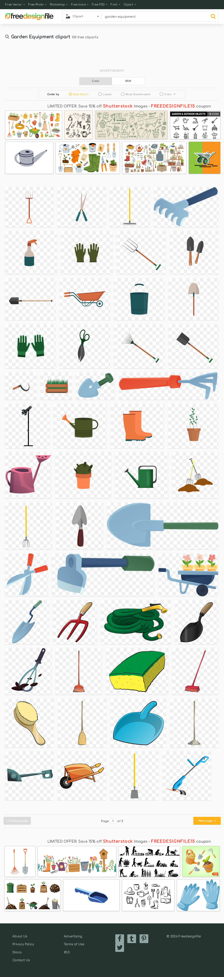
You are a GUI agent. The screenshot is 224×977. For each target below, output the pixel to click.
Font (114, 4)
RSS (67, 952)
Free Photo (36, 4)
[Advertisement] (112, 56)
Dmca (16, 952)
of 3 (120, 821)
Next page (206, 820)
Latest (107, 94)
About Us (19, 936)
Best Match (81, 94)
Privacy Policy (23, 944)
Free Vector (13, 4)
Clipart (128, 4)
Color (96, 81)
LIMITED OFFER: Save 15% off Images (97, 106)
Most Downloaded (138, 94)
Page (105, 821)
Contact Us (21, 960)
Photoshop (57, 4)
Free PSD (98, 4)
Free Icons (78, 4)
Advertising (73, 936)
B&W (128, 81)
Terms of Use (74, 944)
